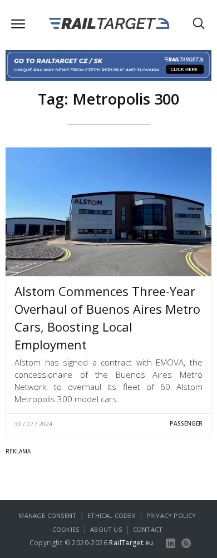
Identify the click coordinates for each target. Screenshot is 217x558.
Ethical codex (111, 515)
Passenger (186, 423)
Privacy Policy (171, 515)
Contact (147, 529)
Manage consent (47, 515)
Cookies (65, 529)
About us (106, 529)
